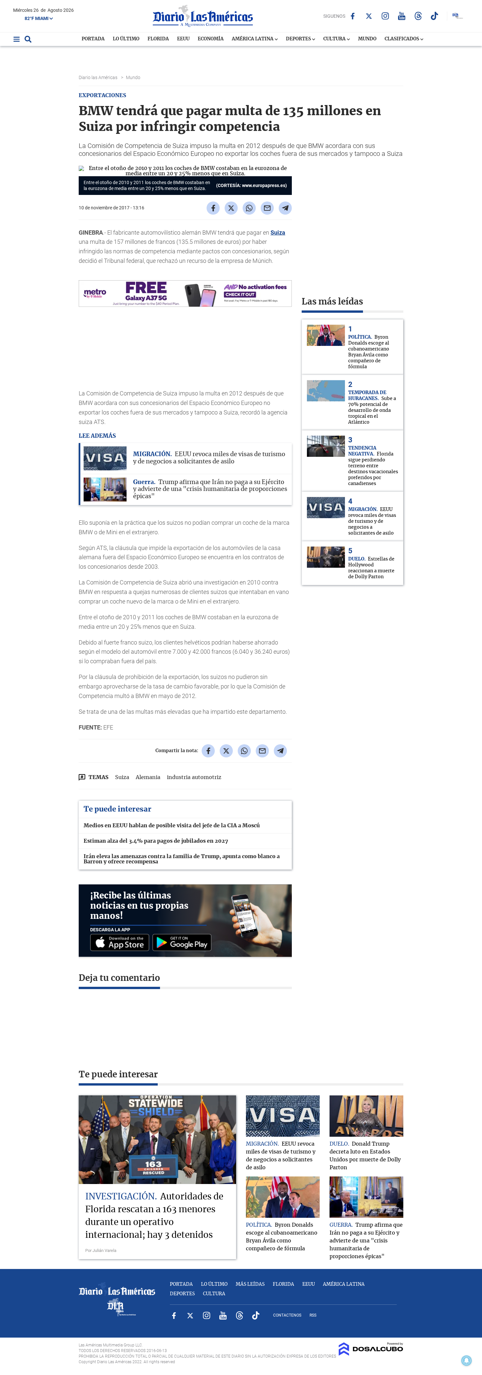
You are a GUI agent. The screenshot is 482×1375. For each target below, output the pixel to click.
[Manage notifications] (466, 1360)
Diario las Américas (98, 77)
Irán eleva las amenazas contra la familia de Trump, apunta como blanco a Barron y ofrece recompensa (182, 859)
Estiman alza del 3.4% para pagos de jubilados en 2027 (156, 841)
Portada (93, 39)
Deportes (299, 39)
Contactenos (287, 1315)
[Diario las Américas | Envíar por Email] (267, 208)
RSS (313, 1315)
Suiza (278, 232)
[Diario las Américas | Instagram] (385, 16)
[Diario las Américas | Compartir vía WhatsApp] (249, 208)
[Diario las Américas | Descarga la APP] (121, 943)
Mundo (367, 39)
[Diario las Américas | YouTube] (402, 16)
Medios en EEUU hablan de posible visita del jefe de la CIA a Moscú (172, 825)
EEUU (183, 39)
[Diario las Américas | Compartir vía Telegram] (285, 208)
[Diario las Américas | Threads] (418, 16)
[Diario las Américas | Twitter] (369, 16)
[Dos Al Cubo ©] (371, 1354)
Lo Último (126, 39)
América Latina (253, 39)
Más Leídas (250, 1284)
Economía (211, 39)
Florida (158, 39)
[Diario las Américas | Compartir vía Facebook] (213, 208)
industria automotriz (194, 777)
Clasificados (402, 39)
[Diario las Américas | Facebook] (353, 16)
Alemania (148, 777)
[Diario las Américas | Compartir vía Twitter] (231, 208)
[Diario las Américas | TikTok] (435, 16)
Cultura (335, 39)
